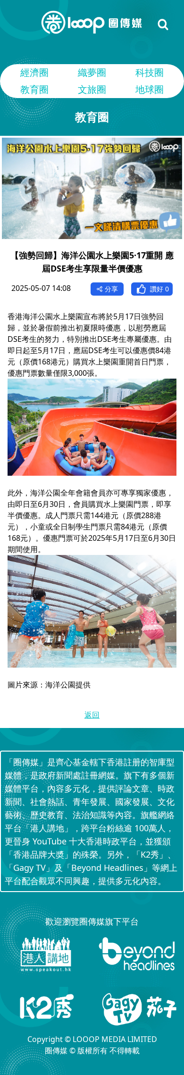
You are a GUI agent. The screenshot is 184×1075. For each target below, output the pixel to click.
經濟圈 (34, 72)
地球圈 (149, 89)
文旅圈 (92, 89)
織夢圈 (92, 72)
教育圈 (34, 89)
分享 (111, 288)
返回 (92, 715)
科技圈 (149, 72)
